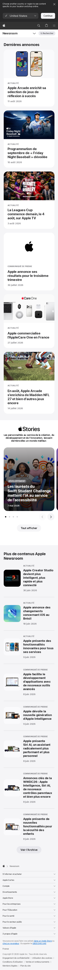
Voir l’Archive (29, 849)
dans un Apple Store (43, 941)
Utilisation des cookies (42, 958)
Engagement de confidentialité (16, 958)
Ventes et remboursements (37, 962)
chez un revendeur (11, 943)
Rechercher (48, 33)
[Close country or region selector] (54, 4)
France (6, 949)
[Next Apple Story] (50, 516)
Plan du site (25, 966)
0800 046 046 (39, 943)
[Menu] (54, 26)
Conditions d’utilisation (13, 962)
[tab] (5, 516)
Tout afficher (29, 528)
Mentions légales (10, 966)
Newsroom (10, 33)
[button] (20, 15)
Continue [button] (48, 16)
